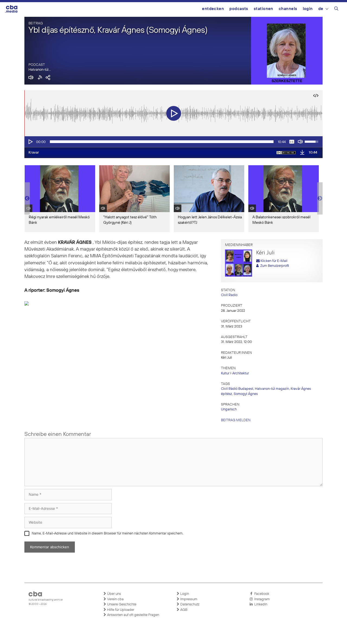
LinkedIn (260, 604)
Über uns (113, 594)
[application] (173, 141)
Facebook (261, 594)
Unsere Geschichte (121, 604)
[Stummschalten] (300, 141)
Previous (27, 198)
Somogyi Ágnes (246, 394)
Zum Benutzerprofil (274, 266)
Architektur (240, 373)
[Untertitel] (291, 141)
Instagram (261, 599)
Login (308, 9)
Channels (288, 9)
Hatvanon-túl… (39, 70)
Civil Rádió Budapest (237, 389)
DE (320, 9)
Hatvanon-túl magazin (272, 389)
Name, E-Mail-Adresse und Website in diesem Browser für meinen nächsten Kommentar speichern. (107, 533)
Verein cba (115, 599)
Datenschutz (189, 604)
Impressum (188, 599)
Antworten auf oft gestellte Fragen (132, 615)
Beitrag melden (235, 420)
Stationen (263, 9)
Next (320, 198)
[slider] (162, 141)
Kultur (225, 373)
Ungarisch (229, 409)
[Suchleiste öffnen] (336, 9)
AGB (183, 610)
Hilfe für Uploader (120, 610)
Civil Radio (229, 295)
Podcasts (238, 9)
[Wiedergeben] (30, 141)
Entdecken (213, 9)
